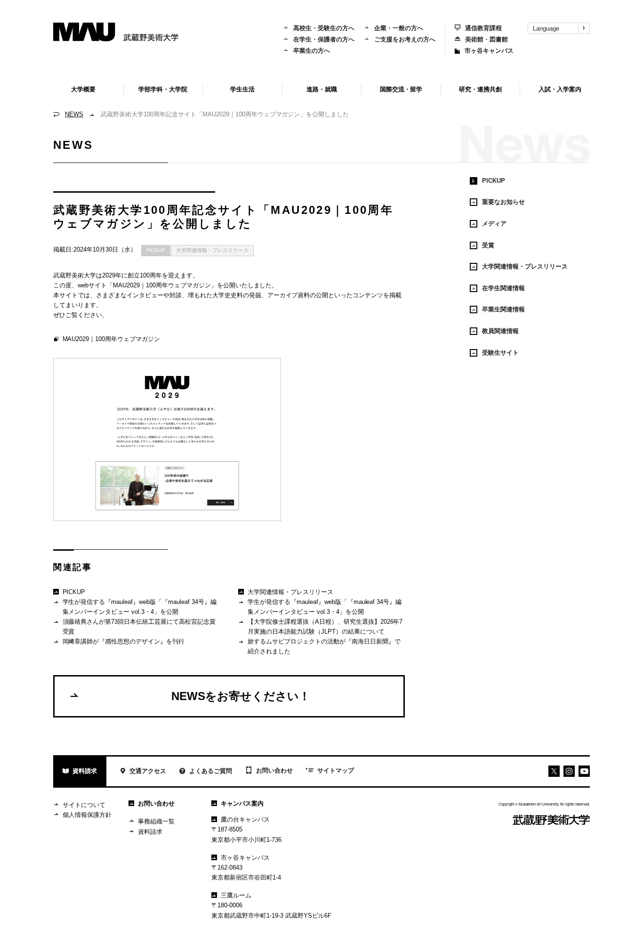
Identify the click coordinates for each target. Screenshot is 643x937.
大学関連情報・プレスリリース (212, 250)
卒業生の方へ (311, 50)
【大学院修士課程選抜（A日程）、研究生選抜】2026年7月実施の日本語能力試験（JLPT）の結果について (325, 626)
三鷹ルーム (236, 895)
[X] (554, 771)
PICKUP (155, 250)
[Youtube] (569, 771)
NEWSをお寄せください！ (240, 696)
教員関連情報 (500, 330)
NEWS (74, 114)
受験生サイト (500, 352)
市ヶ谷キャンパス (489, 50)
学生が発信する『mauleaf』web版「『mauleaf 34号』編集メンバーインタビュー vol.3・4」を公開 (140, 606)
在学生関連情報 (503, 288)
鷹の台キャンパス (245, 819)
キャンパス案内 (242, 803)
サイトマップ (335, 770)
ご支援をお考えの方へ (404, 39)
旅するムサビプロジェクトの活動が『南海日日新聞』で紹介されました (324, 646)
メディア (494, 223)
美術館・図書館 (486, 39)
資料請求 (84, 770)
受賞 (488, 245)
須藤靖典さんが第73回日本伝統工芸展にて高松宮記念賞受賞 (139, 626)
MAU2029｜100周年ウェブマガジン (112, 338)
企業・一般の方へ (398, 28)
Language (546, 28)
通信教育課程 (483, 28)
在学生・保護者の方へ (323, 39)
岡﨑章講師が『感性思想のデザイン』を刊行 (124, 641)
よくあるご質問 (210, 770)
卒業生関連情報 (503, 309)
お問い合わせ (274, 770)
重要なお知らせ (503, 201)
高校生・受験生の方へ (323, 28)
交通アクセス (147, 770)
